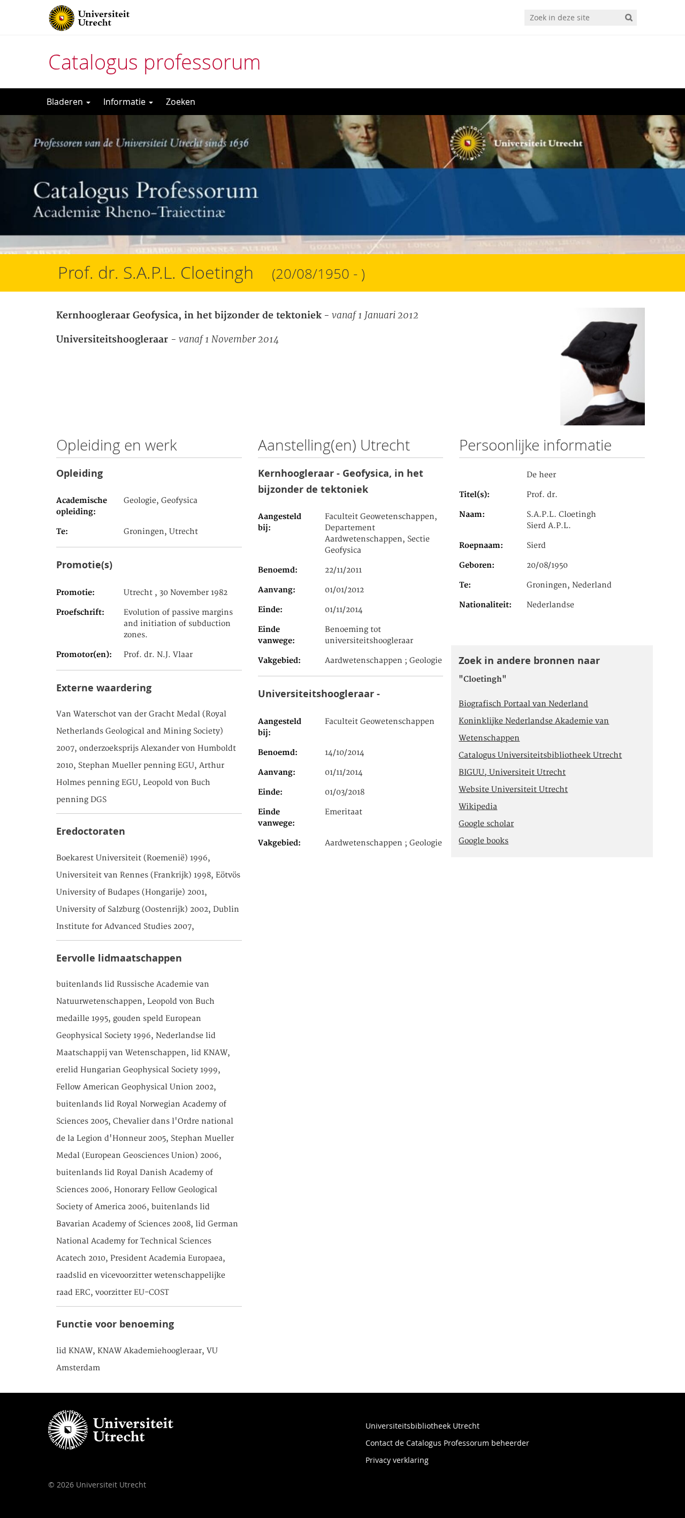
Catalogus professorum (154, 61)
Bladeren (66, 102)
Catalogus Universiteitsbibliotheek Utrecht (540, 755)
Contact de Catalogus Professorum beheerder (447, 1443)
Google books (483, 841)
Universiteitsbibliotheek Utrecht (423, 1426)
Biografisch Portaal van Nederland (523, 704)
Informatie (125, 102)
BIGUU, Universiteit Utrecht (512, 772)
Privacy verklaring (397, 1460)
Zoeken (180, 102)
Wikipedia (478, 807)
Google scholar (486, 824)
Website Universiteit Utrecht (513, 790)
